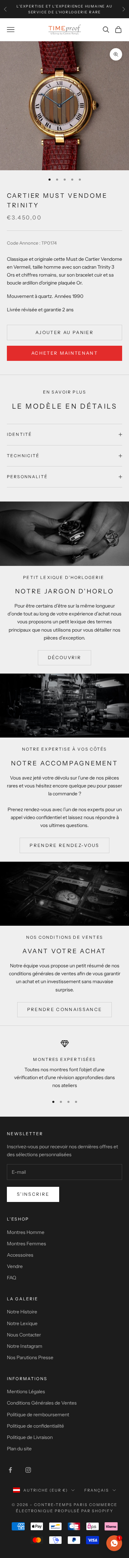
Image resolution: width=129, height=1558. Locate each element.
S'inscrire (33, 1194)
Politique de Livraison (30, 1437)
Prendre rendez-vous (64, 845)
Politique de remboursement (38, 1414)
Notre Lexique (22, 1323)
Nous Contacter (24, 1335)
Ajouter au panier (64, 332)
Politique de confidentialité (35, 1426)
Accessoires (20, 1255)
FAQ (11, 1278)
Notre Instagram (24, 1346)
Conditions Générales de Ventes (42, 1403)
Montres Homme (25, 1232)
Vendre (15, 1266)
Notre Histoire (22, 1312)
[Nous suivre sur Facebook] (10, 1469)
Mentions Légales (26, 1391)
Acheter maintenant (64, 353)
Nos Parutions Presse (30, 1357)
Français (96, 1490)
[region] (64, 1065)
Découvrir (64, 657)
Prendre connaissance (64, 1009)
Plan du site (19, 1449)
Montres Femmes (26, 1243)
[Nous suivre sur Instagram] (28, 1469)
